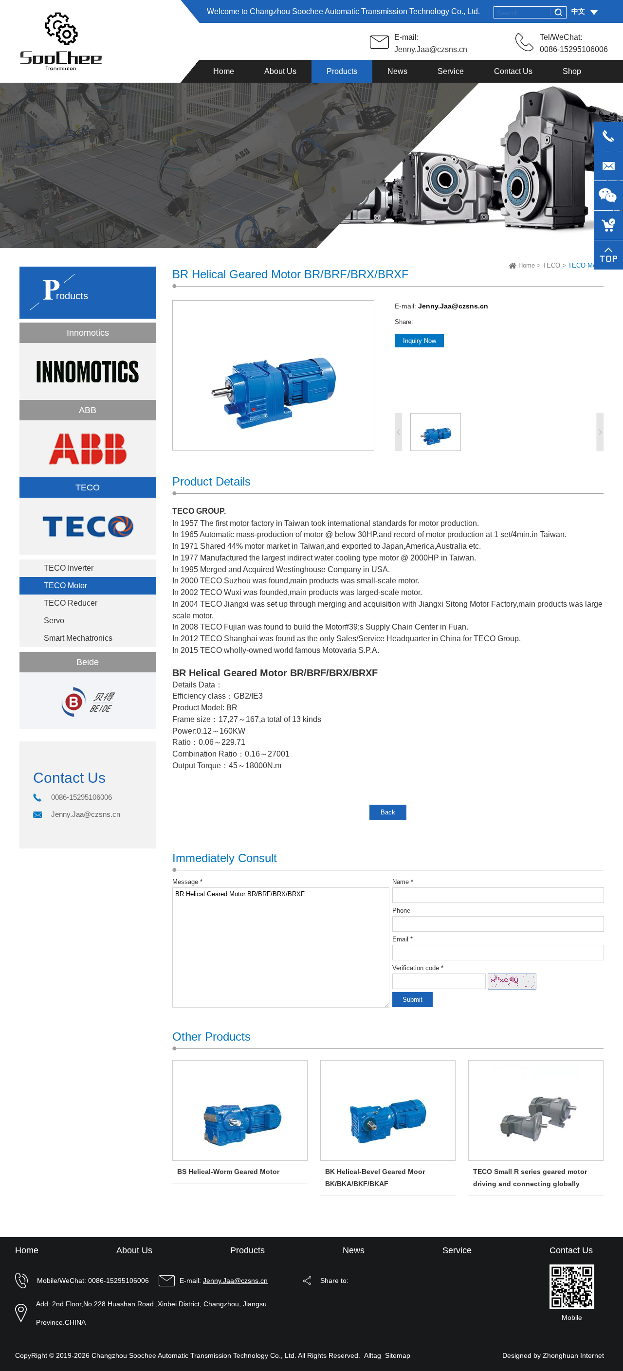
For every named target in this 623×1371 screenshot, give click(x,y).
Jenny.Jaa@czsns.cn (430, 49)
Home (526, 265)
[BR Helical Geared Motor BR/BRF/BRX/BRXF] (273, 447)
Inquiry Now (419, 340)
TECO (551, 265)
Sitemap (397, 1355)
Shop (572, 71)
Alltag (372, 1355)
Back (388, 812)
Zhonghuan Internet (573, 1355)
